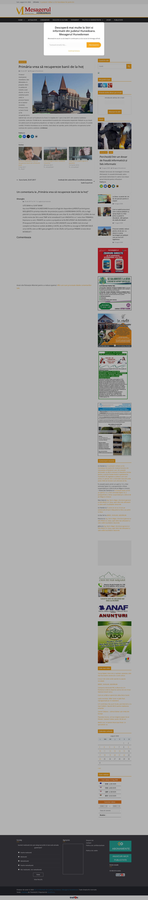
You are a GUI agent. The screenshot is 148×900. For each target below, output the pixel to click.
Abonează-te (94, 45)
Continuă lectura (74, 51)
